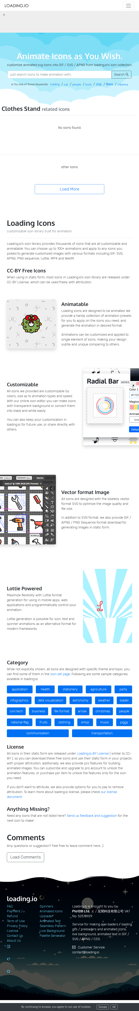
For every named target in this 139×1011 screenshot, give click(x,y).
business (38, 711)
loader (124, 700)
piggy (124, 722)
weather (104, 700)
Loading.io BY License (93, 753)
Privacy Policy (17, 926)
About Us (14, 941)
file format (61, 711)
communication (37, 733)
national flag (20, 722)
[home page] (16, 5)
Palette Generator (53, 936)
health (45, 689)
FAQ (10, 906)
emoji (85, 722)
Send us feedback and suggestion (92, 816)
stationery (70, 689)
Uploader (46, 916)
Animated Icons (51, 911)
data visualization (50, 700)
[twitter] (12, 962)
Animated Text (50, 921)
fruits (43, 722)
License (12, 931)
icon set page (60, 674)
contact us (15, 936)
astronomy (81, 700)
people (124, 711)
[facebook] (12, 950)
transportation (102, 733)
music (104, 722)
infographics (19, 700)
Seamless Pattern (53, 926)
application (20, 689)
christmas (103, 711)
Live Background (52, 931)
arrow (82, 711)
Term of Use (16, 921)
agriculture (98, 689)
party (123, 689)
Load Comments (25, 857)
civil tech (16, 711)
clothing (64, 722)
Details (102, 1007)
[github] (12, 975)
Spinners (46, 906)
